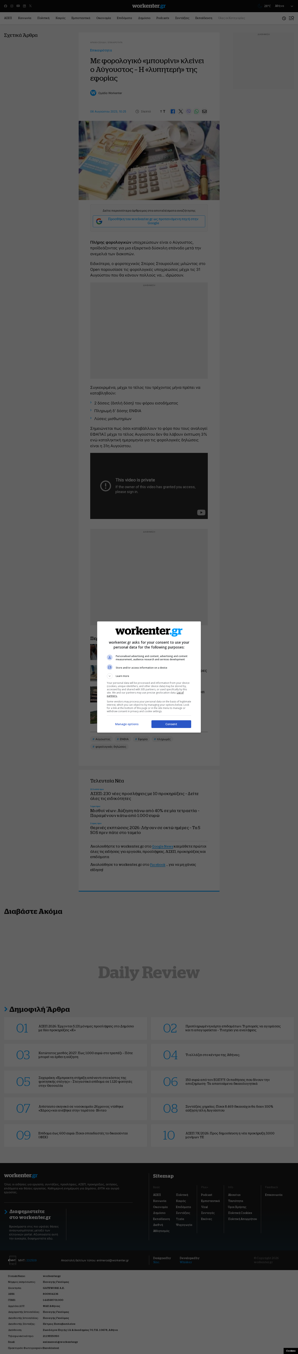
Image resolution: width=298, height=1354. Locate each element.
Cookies (291, 1351)
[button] (149, 676)
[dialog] (149, 677)
